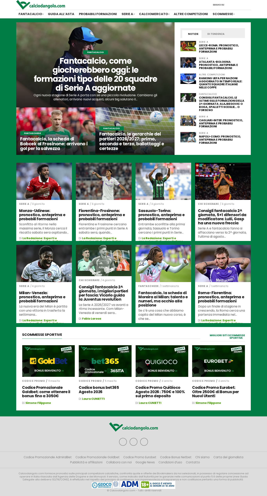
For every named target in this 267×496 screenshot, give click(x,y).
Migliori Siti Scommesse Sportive (227, 337)
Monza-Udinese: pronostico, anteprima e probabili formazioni (42, 215)
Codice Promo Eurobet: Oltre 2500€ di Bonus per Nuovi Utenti (215, 391)
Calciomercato (153, 14)
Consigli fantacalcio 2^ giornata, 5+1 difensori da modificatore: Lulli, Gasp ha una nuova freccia (222, 217)
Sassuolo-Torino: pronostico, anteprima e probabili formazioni (161, 215)
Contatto (193, 462)
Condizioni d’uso (170, 462)
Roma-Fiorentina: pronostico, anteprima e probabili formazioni (221, 297)
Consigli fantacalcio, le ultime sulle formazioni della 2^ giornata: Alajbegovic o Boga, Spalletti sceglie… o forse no (221, 104)
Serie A (127, 14)
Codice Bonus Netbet (176, 457)
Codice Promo (33, 381)
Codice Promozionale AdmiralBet (48, 457)
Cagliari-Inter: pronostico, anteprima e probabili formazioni (221, 123)
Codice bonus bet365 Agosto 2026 (99, 389)
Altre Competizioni (191, 14)
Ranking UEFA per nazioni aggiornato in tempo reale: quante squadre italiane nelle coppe (220, 83)
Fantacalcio (30, 14)
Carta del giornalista (228, 457)
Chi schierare (208, 204)
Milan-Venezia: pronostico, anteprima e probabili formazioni (42, 297)
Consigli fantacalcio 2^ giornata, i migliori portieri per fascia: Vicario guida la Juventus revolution (103, 293)
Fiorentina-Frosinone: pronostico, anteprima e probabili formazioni (102, 215)
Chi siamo (202, 457)
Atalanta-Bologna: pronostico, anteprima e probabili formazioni (218, 65)
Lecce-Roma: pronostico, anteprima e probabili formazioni (219, 48)
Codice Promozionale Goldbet (97, 457)
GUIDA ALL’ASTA (61, 14)
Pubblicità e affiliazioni (86, 462)
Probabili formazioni (98, 14)
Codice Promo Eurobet (139, 457)
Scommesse (223, 14)
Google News (145, 462)
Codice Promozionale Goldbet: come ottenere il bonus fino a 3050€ (46, 391)
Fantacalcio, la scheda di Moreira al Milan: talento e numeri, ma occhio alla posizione (163, 299)
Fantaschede (148, 286)
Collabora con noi (119, 462)
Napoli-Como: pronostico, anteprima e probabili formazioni (220, 140)
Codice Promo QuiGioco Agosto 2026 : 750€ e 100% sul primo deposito (160, 391)
